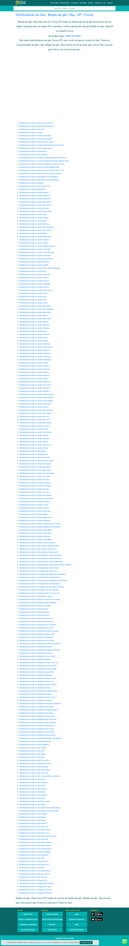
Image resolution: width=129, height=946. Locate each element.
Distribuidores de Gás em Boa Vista (31, 129)
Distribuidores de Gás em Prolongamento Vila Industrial (38, 590)
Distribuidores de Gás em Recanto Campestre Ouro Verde (39, 599)
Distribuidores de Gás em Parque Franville (34, 508)
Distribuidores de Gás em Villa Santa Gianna (35, 870)
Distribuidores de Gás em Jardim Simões (33, 429)
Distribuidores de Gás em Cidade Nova (33, 151)
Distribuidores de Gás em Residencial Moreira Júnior (37, 678)
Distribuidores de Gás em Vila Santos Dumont (35, 848)
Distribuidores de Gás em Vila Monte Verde (34, 801)
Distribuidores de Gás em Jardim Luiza (33, 299)
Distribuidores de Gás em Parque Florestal (34, 501)
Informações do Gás (28, 930)
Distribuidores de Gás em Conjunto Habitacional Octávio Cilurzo (41, 164)
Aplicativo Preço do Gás (64, 938)
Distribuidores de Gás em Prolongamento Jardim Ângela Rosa (41, 561)
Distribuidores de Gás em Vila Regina (32, 820)
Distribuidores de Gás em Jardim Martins (33, 315)
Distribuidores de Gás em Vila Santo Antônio (35, 845)
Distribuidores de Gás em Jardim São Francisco (36, 410)
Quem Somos (27, 914)
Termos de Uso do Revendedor (52, 919)
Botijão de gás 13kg (61, 14)
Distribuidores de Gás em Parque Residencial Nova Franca (40, 523)
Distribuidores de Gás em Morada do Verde (34, 457)
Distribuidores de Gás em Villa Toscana (33, 877)
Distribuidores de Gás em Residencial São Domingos (38, 719)
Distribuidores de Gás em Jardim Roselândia (35, 381)
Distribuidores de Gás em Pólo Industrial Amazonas (37, 549)
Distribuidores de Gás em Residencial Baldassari (36, 637)
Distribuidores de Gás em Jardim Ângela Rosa (35, 211)
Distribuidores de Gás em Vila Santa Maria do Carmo (38, 836)
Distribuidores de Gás (31, 14)
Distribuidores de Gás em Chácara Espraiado (35, 135)
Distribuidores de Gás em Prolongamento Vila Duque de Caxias (41, 587)
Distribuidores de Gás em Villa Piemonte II (34, 864)
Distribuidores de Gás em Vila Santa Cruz (34, 826)
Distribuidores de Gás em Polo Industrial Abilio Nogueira (39, 546)
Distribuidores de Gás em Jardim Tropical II (34, 438)
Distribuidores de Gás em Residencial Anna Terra (36, 628)
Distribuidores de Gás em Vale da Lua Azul (34, 760)
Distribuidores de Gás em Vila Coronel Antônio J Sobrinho (39, 776)
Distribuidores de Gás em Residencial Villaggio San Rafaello (40, 738)
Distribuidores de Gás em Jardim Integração (34, 284)
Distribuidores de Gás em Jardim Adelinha (34, 192)
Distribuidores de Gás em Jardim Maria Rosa (35, 312)
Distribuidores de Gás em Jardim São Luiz (34, 416)
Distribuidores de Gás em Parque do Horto (34, 479)
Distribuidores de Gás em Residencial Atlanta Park (37, 634)
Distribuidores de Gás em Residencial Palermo (35, 694)
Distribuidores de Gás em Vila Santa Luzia (34, 833)
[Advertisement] (64, 69)
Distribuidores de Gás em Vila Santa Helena (34, 829)
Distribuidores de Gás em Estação (31, 183)
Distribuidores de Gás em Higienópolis (32, 189)
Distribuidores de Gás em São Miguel (32, 754)
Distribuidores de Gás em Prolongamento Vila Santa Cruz (39, 593)
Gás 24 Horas (52, 930)
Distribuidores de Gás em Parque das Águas (34, 467)
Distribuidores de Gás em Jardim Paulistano (34, 344)
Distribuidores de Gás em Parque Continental (35, 463)
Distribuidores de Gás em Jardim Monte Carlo (35, 318)
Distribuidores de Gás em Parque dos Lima (34, 492)
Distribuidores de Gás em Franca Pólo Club (34, 186)
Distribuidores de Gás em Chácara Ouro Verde (35, 139)
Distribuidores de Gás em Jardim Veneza (33, 441)
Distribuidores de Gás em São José (31, 751)
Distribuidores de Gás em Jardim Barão (33, 221)
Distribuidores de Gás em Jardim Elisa (32, 271)
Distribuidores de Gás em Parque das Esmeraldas (36, 473)
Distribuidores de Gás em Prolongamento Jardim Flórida (39, 568)
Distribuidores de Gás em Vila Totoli (31, 858)
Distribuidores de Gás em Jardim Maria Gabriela (36, 309)
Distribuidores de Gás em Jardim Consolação (35, 255)
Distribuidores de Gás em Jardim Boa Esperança (36, 227)
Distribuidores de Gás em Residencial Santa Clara (36, 716)
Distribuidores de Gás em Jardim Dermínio (34, 262)
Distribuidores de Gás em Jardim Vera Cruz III (35, 445)
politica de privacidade (44, 942)
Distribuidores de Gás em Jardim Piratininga (34, 356)
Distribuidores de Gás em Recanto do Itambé (35, 605)
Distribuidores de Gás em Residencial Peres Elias (36, 706)
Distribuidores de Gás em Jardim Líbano (33, 293)
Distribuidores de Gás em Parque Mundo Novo (35, 517)
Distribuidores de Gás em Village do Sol (33, 880)
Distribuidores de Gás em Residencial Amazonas (36, 621)
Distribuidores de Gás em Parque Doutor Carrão (36, 498)
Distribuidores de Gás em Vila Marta (32, 798)
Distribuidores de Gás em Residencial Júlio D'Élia (36, 672)
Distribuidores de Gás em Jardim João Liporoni (35, 290)
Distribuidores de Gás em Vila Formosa (33, 788)
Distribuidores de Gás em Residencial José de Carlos (38, 665)
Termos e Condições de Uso (28, 919)
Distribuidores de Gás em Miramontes (32, 451)
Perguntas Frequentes (76, 919)
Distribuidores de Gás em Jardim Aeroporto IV (35, 205)
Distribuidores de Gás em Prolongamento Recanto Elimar (39, 577)
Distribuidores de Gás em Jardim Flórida (33, 277)
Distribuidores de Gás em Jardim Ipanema (34, 287)
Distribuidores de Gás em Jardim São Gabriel (35, 413)
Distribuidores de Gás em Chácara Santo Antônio (36, 142)
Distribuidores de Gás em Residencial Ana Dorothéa (37, 624)
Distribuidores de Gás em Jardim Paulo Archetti (35, 347)
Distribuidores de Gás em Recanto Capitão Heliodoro (38, 602)
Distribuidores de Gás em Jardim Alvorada (34, 208)
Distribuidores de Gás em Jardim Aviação (33, 217)
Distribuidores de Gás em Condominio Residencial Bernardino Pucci (43, 157)
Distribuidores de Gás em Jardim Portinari (34, 366)
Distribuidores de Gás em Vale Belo (31, 757)
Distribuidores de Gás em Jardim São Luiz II (34, 419)
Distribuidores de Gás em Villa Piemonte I (34, 861)
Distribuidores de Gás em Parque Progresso (34, 520)
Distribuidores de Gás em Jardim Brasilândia (35, 236)
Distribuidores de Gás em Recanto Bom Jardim (35, 596)
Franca (88, 14)
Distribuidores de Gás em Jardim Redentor (34, 375)
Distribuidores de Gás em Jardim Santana (34, 407)
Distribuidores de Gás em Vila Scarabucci (33, 855)
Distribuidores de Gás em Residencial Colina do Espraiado (39, 643)
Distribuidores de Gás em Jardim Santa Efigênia (36, 400)
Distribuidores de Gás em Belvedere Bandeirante (36, 126)
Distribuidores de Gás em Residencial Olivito (35, 687)
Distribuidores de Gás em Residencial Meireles (35, 675)
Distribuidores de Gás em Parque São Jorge (34, 536)
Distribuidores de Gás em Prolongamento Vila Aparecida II (39, 583)
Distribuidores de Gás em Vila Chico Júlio (33, 773)
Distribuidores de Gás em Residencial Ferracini (35, 653)
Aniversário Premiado (76, 930)
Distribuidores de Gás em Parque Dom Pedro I (35, 486)
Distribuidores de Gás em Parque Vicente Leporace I (37, 542)
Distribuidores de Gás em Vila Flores (32, 785)
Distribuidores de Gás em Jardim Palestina (34, 328)
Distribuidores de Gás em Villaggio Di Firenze (35, 889)
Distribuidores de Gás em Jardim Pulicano (34, 372)
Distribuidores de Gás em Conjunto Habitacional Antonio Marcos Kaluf (43, 161)
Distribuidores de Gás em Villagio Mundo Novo (35, 893)
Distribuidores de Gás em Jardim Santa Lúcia (35, 404)
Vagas (77, 914)
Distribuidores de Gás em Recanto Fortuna (34, 615)
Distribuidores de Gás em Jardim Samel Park (35, 385)
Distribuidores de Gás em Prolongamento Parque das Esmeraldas (42, 574)
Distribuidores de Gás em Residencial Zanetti (35, 741)
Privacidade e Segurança (28, 924)
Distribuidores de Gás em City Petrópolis (33, 154)
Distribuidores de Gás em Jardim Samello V (34, 391)
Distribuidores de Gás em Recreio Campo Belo (35, 618)
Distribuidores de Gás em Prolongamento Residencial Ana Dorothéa (43, 580)
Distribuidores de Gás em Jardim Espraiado (34, 274)
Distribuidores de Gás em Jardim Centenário (34, 249)
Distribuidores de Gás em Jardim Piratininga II (35, 359)
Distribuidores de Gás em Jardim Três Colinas (35, 432)
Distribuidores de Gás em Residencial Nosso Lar (36, 681)
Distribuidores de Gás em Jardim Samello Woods (36, 394)
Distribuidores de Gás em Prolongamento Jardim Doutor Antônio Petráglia (45, 564)
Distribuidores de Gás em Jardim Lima (32, 296)
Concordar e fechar (86, 942)
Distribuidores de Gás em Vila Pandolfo (33, 814)
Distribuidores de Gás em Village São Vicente (35, 886)
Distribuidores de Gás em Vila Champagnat (34, 770)
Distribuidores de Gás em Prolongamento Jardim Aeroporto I (40, 555)
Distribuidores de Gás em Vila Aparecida (33, 766)
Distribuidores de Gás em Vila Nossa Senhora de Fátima (39, 811)
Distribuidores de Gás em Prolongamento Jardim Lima (38, 571)
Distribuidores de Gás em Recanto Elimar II (34, 612)
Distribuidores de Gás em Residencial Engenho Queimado (39, 650)
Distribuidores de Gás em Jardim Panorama (34, 334)
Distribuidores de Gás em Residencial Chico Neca (36, 640)
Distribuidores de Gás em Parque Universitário (35, 539)
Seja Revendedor (52, 914)
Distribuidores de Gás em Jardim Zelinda (33, 448)
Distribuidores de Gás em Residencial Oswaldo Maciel (38, 691)
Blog (76, 924)
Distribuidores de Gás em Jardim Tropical (33, 435)
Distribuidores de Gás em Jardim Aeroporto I (35, 195)
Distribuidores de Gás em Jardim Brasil (33, 233)
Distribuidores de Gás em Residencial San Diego (36, 713)
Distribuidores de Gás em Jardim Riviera (33, 378)
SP (79, 14)
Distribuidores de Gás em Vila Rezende (33, 823)
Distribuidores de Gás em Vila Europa (32, 779)
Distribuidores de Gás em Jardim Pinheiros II (35, 353)
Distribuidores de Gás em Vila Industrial (33, 795)
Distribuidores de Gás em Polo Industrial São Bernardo (38, 552)
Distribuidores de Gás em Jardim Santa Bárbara (36, 397)
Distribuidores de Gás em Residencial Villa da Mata (37, 735)
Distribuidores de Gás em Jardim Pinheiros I (34, 350)
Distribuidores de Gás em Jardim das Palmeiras (36, 258)
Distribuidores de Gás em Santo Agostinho (34, 744)
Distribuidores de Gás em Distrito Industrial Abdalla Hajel (39, 167)
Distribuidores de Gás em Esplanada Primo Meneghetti (38, 176)
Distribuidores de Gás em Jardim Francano (34, 280)
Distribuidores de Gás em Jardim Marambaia (35, 306)
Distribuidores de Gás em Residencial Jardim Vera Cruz (38, 662)
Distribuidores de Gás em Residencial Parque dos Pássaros (40, 703)
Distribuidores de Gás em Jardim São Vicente (35, 422)
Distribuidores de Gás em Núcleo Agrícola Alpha (36, 460)
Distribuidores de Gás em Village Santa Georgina (36, 883)
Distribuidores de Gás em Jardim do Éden (34, 265)
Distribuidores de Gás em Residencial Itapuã (35, 659)
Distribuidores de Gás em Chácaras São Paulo (35, 148)
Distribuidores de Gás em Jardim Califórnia (34, 239)
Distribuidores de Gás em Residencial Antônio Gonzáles (39, 631)
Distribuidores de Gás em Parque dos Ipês (34, 489)
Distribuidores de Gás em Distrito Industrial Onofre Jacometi (40, 173)
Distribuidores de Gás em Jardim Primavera (34, 369)
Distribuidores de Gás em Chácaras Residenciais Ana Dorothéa (41, 145)
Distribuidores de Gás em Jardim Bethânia (34, 224)
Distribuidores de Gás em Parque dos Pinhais (35, 495)
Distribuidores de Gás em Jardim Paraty (33, 337)
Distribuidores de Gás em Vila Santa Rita (33, 839)
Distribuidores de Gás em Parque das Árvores (35, 470)
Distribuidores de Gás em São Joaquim (33, 747)
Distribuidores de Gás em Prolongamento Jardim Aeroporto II (40, 558)
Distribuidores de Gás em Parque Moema (33, 514)
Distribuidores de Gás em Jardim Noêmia (33, 322)
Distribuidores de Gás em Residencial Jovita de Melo (37, 669)
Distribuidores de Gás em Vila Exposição (33, 782)
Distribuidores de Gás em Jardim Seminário (34, 426)
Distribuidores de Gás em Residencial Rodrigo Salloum (38, 710)
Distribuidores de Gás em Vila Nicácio (32, 804)
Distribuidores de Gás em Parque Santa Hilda (35, 533)
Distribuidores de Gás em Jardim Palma (33, 331)
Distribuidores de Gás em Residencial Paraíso (35, 700)
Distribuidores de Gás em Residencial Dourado (35, 646)
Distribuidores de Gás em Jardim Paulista (33, 340)
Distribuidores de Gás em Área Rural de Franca (36, 123)
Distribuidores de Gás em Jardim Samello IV (34, 388)
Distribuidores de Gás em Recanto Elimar (33, 609)
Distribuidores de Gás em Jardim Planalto (33, 363)
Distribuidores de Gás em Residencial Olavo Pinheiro (38, 684)
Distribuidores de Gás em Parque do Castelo (35, 476)
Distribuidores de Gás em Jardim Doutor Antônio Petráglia (39, 268)
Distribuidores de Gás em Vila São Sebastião (35, 852)
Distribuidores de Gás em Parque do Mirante (34, 482)
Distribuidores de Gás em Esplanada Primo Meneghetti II (39, 180)
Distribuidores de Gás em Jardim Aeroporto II (35, 198)
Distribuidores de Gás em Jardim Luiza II (33, 303)
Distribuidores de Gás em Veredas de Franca (35, 763)
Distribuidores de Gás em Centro (30, 132)
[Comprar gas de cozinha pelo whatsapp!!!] (124, 941)
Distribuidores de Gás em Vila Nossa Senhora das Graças (39, 807)
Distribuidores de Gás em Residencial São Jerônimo (37, 722)
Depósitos (52, 924)
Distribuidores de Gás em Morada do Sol (33, 454)
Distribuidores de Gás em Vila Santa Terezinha (35, 842)
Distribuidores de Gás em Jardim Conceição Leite (36, 252)
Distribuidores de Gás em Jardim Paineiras (34, 325)
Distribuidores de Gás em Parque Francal (33, 504)
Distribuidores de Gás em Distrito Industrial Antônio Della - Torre (41, 170)
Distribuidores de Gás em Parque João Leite (34, 511)
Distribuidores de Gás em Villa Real (31, 867)
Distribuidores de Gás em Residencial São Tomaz (36, 729)
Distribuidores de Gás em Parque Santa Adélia (35, 530)
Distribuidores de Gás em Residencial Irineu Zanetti (37, 656)
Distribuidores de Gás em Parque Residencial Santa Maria (39, 527)
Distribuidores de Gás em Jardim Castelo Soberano (37, 246)
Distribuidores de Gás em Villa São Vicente (34, 874)
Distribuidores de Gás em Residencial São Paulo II (37, 725)
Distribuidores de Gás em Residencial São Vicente (37, 732)
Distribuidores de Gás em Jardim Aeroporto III (35, 202)
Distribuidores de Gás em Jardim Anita (32, 214)
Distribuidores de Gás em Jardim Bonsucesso (35, 230)
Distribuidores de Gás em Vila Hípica (32, 792)
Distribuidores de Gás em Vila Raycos (32, 817)
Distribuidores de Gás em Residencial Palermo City (37, 697)
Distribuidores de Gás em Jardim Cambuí (33, 243)
